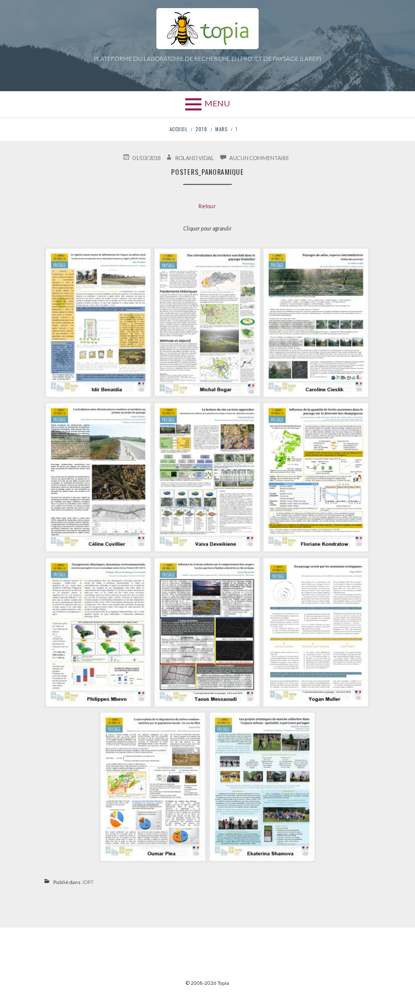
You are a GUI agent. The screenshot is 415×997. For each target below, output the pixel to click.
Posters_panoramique (207, 171)
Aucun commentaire (259, 157)
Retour (207, 206)
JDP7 (87, 882)
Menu (217, 103)
